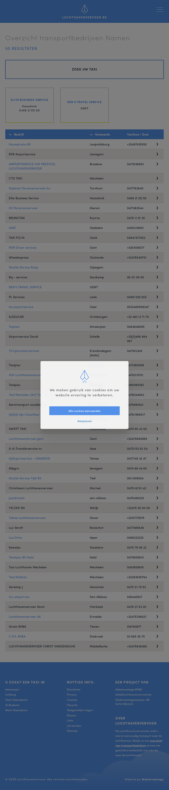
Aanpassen (84, 421)
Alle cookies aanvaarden (84, 410)
